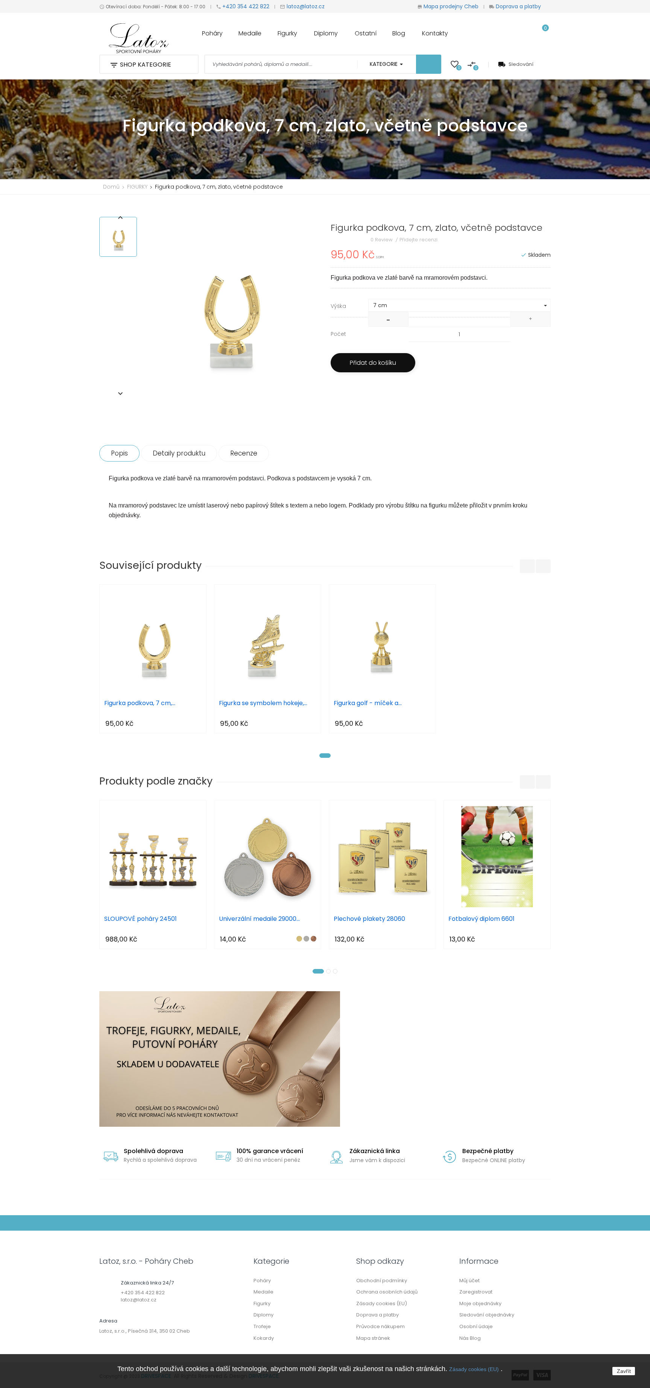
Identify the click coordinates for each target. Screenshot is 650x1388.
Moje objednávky (480, 1303)
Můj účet (469, 1280)
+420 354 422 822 (245, 6)
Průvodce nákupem (380, 1326)
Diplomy (263, 1314)
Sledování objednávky (486, 1314)
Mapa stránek (373, 1338)
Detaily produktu (179, 453)
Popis (119, 453)
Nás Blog (470, 1338)
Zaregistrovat (475, 1291)
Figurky (262, 1303)
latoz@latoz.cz (305, 6)
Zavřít (624, 1371)
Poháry (262, 1280)
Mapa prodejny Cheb (451, 6)
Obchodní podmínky (381, 1280)
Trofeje (262, 1326)
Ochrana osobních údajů (387, 1291)
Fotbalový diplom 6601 (481, 919)
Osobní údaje (476, 1326)
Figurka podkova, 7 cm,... (139, 703)
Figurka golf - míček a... (368, 703)
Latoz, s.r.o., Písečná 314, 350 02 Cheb (144, 1331)
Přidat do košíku (373, 362)
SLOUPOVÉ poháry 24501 (140, 919)
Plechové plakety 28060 (369, 919)
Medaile (263, 1291)
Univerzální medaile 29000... (259, 919)
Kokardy (264, 1338)
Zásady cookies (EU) (474, 1369)
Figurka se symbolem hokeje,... (263, 703)
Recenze (243, 453)
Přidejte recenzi (418, 239)
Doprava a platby (517, 6)
